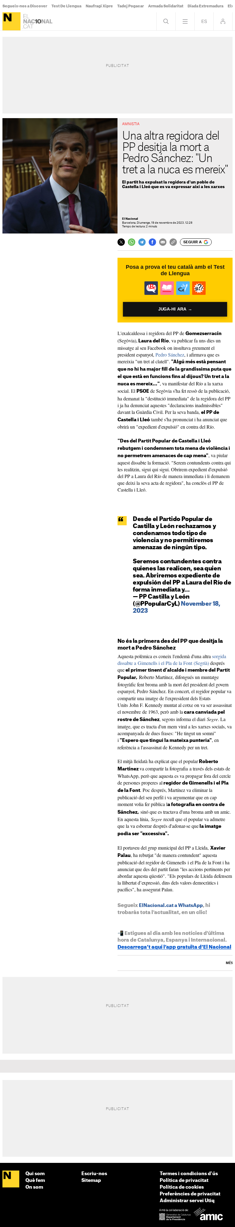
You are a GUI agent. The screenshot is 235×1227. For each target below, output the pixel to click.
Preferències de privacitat (190, 1194)
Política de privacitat (184, 1180)
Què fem (35, 1180)
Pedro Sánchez (169, 354)
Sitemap (91, 1180)
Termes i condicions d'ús (189, 1173)
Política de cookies (182, 1187)
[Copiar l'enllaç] (173, 242)
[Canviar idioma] (204, 21)
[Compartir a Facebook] (152, 242)
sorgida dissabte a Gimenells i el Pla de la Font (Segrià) (172, 659)
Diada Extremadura (205, 6)
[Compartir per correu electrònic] (162, 242)
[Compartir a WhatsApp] (131, 242)
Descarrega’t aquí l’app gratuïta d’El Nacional (174, 947)
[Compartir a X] (121, 242)
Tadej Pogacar (130, 6)
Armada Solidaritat (165, 6)
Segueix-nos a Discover (24, 6)
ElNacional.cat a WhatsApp (171, 905)
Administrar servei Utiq (187, 1200)
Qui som (35, 1173)
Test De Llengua (66, 6)
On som (34, 1187)
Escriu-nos (94, 1173)
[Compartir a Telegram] (142, 242)
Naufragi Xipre (99, 6)
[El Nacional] (11, 21)
